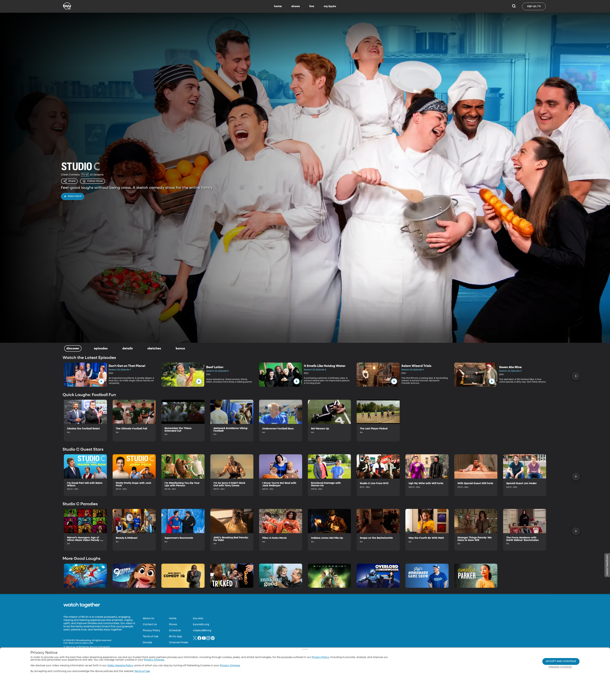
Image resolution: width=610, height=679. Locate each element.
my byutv (330, 6)
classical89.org (202, 630)
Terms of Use (150, 636)
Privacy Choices (230, 665)
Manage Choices (560, 667)
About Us (148, 618)
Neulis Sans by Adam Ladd (80, 643)
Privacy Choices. (154, 660)
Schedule (175, 630)
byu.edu (198, 618)
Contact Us (150, 624)
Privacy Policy (151, 630)
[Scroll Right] (576, 376)
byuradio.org (201, 624)
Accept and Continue (561, 661)
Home (172, 618)
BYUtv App (175, 636)
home (278, 6)
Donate (147, 642)
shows (295, 6)
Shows (173, 624)
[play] (101, 381)
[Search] (513, 6)
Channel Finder (178, 642)
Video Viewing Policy (120, 665)
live (311, 6)
